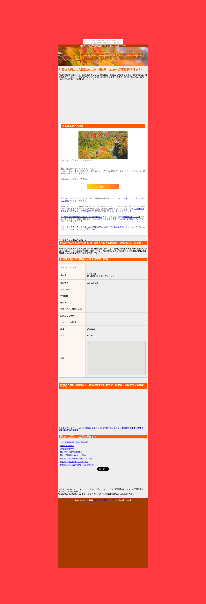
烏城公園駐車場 (67, 449)
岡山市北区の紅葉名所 (110, 428)
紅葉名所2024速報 (132, 217)
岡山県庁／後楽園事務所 (71, 452)
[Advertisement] (103, 101)
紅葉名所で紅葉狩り (68, 428)
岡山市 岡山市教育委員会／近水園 (76, 458)
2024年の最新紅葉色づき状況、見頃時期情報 (81, 217)
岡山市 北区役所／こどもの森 (74, 462)
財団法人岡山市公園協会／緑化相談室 (77, 465)
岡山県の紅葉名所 (90, 428)
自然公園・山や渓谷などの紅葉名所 (86, 227)
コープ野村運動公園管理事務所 (74, 442)
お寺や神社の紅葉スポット (116, 227)
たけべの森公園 (67, 445)
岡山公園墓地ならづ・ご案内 (73, 455)
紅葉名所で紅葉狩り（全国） (104, 500)
